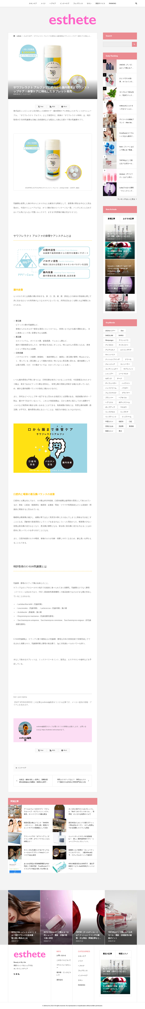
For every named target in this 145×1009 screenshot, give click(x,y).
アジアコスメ (110, 350)
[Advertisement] (120, 473)
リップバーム (126, 417)
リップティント (110, 417)
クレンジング (110, 364)
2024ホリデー (110, 331)
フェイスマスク (110, 393)
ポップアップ (110, 407)
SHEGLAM (109, 335)
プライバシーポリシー (64, 966)
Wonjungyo (109, 340)
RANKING (112, 3)
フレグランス (78, 3)
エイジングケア (125, 350)
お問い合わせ (61, 955)
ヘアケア (53, 3)
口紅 (130, 421)
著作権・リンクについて (64, 973)
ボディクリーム (124, 402)
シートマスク (123, 374)
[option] (24, 917)
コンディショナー (111, 369)
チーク (119, 378)
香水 (120, 431)
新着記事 (111, 219)
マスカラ (123, 407)
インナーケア (64, 3)
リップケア (124, 412)
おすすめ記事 (128, 219)
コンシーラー (125, 364)
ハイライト (126, 383)
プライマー (126, 393)
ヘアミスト (109, 402)
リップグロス (110, 412)
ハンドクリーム (110, 388)
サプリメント (128, 369)
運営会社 (60, 980)
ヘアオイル (123, 397)
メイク (43, 3)
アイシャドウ (123, 340)
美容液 (131, 426)
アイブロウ (109, 345)
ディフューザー (110, 383)
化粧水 (121, 421)
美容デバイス (100, 3)
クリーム (128, 359)
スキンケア (33, 3)
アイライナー (123, 345)
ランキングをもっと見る (126, 199)
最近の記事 (107, 954)
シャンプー (109, 374)
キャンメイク (110, 354)
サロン (89, 3)
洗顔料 (121, 426)
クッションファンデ (112, 359)
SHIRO (120, 335)
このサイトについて (64, 960)
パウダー (125, 388)
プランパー (109, 397)
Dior (122, 331)
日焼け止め (109, 426)
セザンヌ (108, 378)
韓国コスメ (109, 431)
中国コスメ (109, 421)
